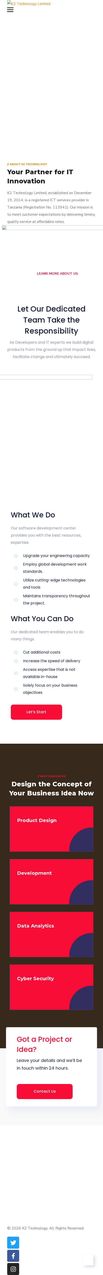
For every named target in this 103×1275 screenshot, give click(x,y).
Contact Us (45, 1091)
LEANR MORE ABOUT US (57, 273)
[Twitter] (13, 1243)
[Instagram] (13, 1269)
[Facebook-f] (13, 1256)
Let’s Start (36, 712)
